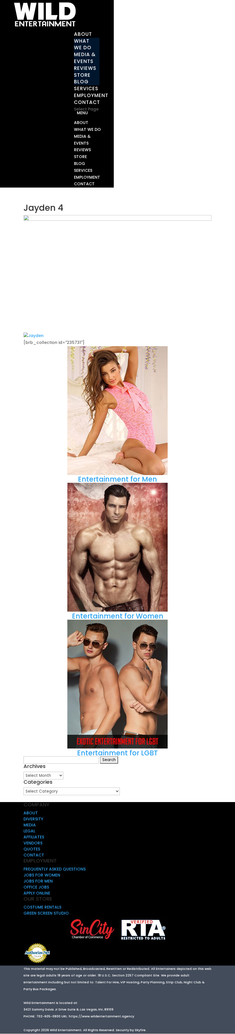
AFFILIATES (33, 837)
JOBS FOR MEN (38, 881)
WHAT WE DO (82, 44)
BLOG (81, 81)
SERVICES (86, 88)
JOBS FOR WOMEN (41, 875)
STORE (82, 75)
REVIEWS (85, 68)
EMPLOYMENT (91, 95)
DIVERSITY (33, 819)
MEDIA (29, 825)
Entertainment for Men (117, 479)
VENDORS (32, 843)
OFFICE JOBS (36, 887)
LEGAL (29, 831)
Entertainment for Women (117, 616)
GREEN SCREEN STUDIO (46, 913)
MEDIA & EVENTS (85, 58)
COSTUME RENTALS (42, 907)
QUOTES (31, 849)
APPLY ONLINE (36, 893)
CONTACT (87, 102)
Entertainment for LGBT (117, 753)
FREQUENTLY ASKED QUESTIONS (54, 869)
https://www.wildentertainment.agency (101, 1016)
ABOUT (83, 34)
